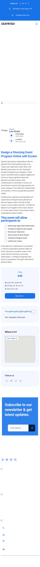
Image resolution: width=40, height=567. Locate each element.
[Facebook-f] (20, 3)
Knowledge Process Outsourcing (13, 500)
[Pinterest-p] (28, 3)
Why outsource (7, 482)
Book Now (19, 296)
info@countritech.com (14, 535)
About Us (5, 478)
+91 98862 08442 (13, 528)
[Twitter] (22, 3)
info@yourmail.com (22, 15)
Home (4, 475)
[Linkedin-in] (25, 3)
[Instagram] (15, 459)
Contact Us (5, 486)
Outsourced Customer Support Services (15, 504)
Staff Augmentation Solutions (12, 511)
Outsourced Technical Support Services (15, 507)
